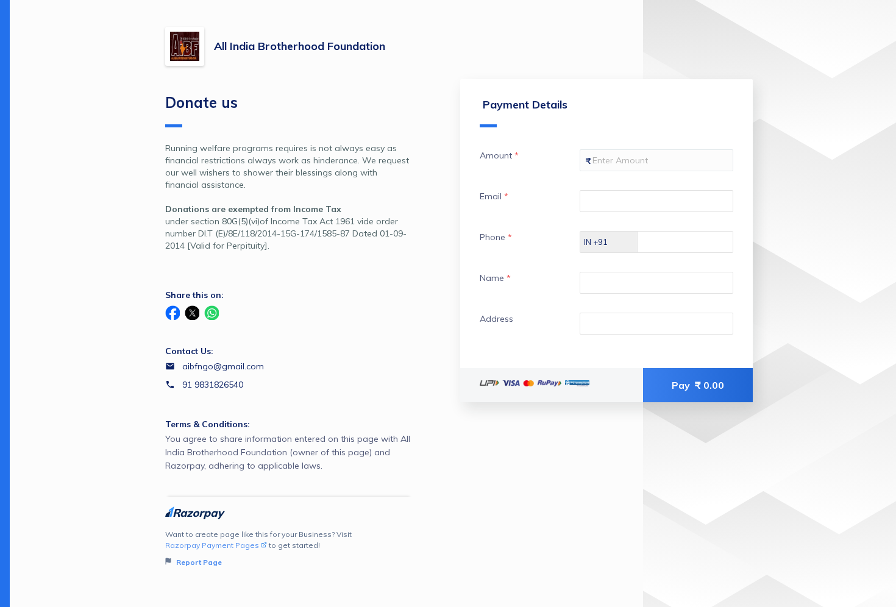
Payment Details (525, 105)
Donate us (201, 102)
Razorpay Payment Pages (212, 545)
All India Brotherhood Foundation (299, 46)
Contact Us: (189, 351)
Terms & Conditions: (207, 424)
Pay (698, 385)
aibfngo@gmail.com (223, 366)
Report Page (198, 562)
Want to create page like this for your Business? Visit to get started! (258, 548)
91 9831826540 (212, 384)
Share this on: (194, 294)
